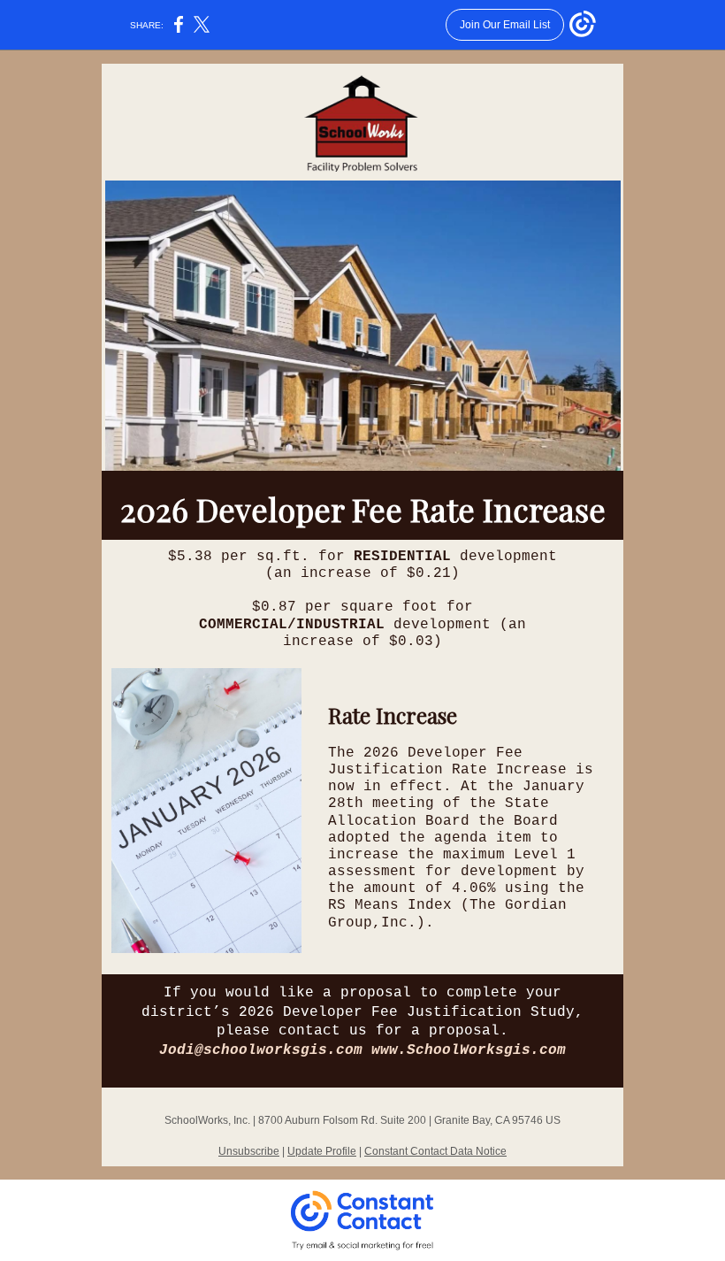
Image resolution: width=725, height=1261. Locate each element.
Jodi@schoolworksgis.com (260, 1050)
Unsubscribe (248, 1151)
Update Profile (321, 1151)
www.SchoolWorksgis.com (468, 1050)
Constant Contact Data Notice (435, 1151)
